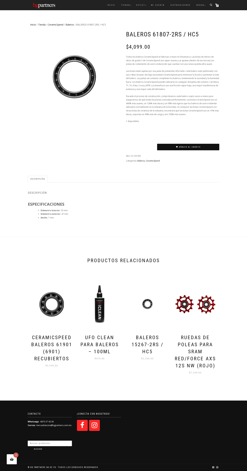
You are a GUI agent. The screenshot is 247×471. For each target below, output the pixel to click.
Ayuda (200, 5)
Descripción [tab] (37, 179)
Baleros (70, 24)
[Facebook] (82, 425)
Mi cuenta (157, 5)
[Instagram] (94, 425)
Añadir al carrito (190, 147)
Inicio (111, 5)
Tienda (125, 5)
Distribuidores (180, 5)
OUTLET (140, 5)
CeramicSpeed (55, 24)
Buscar (38, 449)
